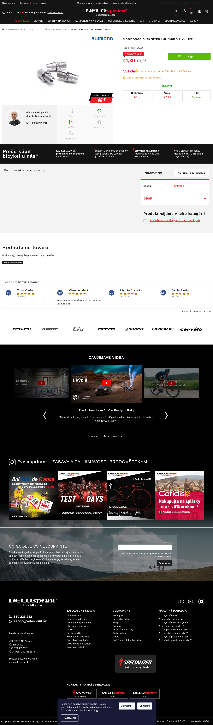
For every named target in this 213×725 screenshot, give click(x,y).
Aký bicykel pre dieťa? (171, 619)
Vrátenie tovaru (75, 615)
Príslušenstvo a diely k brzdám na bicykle (175, 220)
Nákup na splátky (76, 647)
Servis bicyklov (121, 619)
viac (209, 3)
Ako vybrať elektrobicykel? (173, 622)
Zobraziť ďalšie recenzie (195, 311)
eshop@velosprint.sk (30, 621)
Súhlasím (145, 706)
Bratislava (24, 3)
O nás (116, 636)
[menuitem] (22, 21)
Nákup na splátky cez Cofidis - (166, 71)
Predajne (118, 615)
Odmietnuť (127, 706)
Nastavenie (70, 718)
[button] (70, 337)
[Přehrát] (41, 383)
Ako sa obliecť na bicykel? (173, 633)
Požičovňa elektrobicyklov (127, 640)
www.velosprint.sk (19, 662)
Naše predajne (8, 3)
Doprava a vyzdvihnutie (79, 622)
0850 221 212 (39, 123)
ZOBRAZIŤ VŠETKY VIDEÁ (104, 436)
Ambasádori (119, 633)
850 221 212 (13, 12)
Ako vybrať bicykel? (170, 615)
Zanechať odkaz (56, 12)
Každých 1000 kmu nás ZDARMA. (70, 154)
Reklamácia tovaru (77, 619)
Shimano (179, 186)
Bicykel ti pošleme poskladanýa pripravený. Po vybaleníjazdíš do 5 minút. (112, 154)
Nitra (35, 3)
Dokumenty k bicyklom (79, 643)
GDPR (70, 629)
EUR (192, 9)
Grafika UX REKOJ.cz (177, 721)
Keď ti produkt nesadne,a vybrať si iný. (188, 154)
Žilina (43, 3)
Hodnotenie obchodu (78, 636)
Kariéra (117, 626)
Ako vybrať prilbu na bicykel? (175, 636)
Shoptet (160, 721)
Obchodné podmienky (78, 626)
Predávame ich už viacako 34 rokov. (147, 154)
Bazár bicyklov (75, 633)
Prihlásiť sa (164, 563)
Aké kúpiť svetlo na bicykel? (174, 629)
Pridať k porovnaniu (193, 173)
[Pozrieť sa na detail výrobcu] (102, 39)
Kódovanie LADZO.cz (201, 721)
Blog (115, 622)
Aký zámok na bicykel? (171, 626)
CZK (192, 13)
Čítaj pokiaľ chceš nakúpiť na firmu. (144, 78)
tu (97, 710)
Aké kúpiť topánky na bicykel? (175, 640)
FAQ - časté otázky (123, 629)
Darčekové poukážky (78, 640)
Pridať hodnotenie (13, 262)
